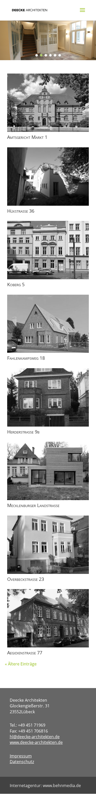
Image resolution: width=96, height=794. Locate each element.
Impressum (21, 756)
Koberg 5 (16, 284)
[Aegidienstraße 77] (48, 618)
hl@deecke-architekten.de (35, 736)
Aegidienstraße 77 (24, 652)
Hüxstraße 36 (20, 211)
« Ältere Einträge (21, 664)
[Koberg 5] (48, 250)
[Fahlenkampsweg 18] (48, 324)
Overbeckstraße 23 (25, 579)
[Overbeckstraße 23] (48, 545)
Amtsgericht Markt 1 (27, 137)
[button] (36, 55)
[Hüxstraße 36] (48, 176)
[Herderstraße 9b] (48, 397)
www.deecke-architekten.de (36, 742)
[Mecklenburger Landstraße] (48, 471)
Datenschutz (22, 761)
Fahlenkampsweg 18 (26, 358)
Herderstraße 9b (23, 432)
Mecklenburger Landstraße (33, 505)
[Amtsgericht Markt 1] (48, 103)
